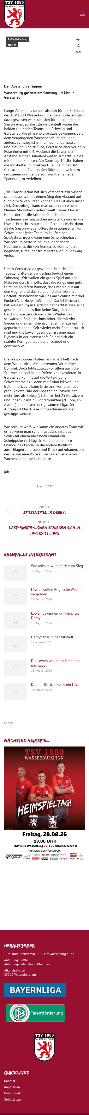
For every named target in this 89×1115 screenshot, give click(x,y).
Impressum (12, 1087)
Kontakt (9, 1081)
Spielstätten (12, 1099)
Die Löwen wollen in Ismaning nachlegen (55, 663)
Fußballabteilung (17, 39)
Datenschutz (13, 1093)
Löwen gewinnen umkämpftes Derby (55, 615)
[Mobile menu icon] (82, 14)
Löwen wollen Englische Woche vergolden (56, 591)
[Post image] (15, 573)
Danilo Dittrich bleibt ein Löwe (55, 684)
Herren (12, 44)
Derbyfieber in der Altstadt (52, 637)
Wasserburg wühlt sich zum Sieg (57, 566)
